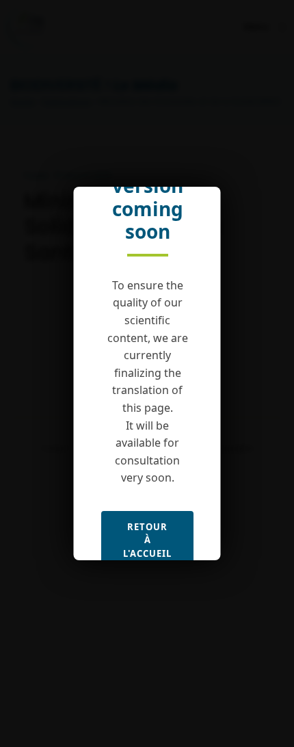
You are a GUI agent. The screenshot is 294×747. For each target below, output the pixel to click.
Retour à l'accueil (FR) (147, 547)
